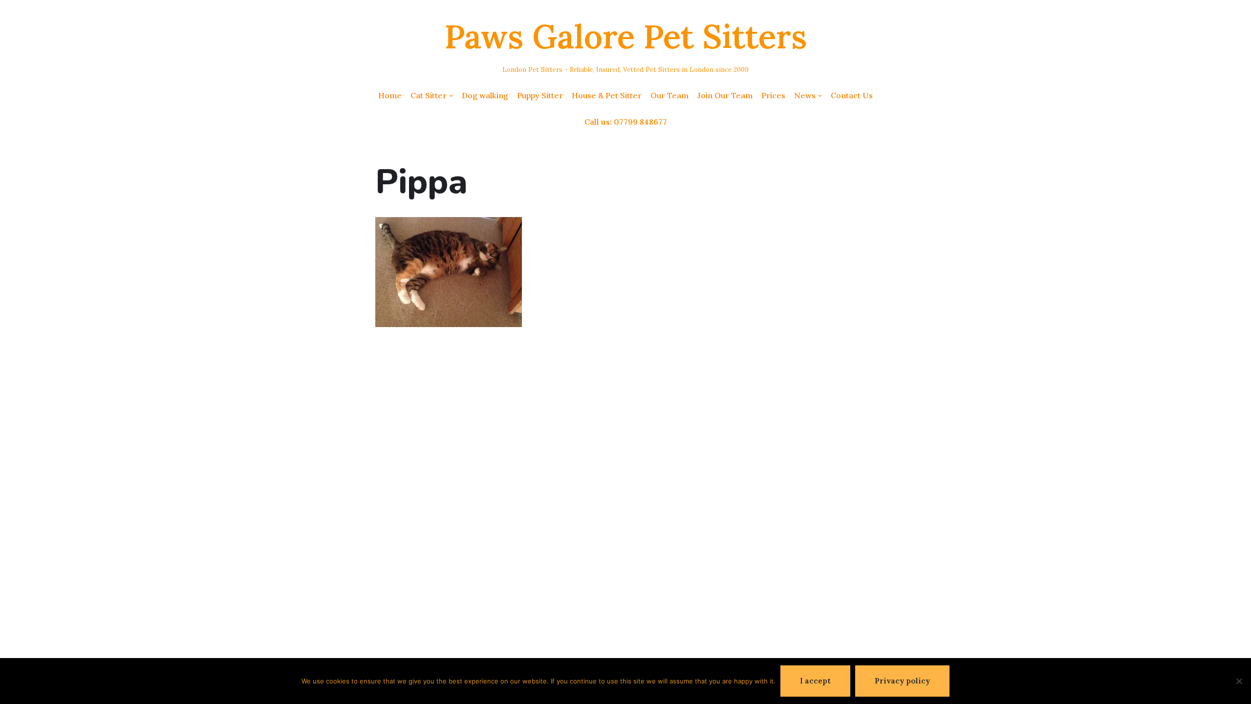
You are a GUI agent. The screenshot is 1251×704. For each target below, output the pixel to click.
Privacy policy (902, 680)
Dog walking (485, 95)
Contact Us (852, 95)
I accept (815, 680)
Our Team (669, 95)
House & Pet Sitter (607, 95)
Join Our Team (725, 95)
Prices (773, 95)
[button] (451, 96)
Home (390, 95)
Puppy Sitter (540, 95)
